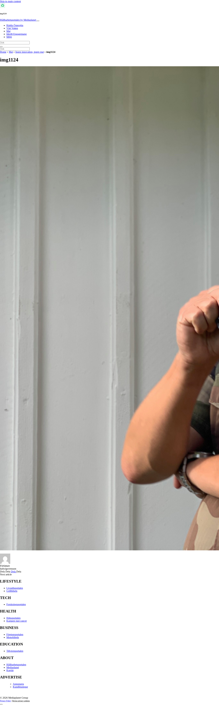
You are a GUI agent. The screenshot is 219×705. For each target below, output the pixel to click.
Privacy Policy (5, 701)
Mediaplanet (12, 667)
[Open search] (1, 46)
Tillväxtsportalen (14, 651)
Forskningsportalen (16, 604)
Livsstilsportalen (14, 588)
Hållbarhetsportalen (18, 20)
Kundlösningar (20, 686)
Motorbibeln (12, 637)
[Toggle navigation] (38, 20)
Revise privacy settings (21, 701)
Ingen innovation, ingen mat (29, 52)
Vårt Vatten (12, 28)
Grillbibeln (11, 591)
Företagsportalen (14, 634)
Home (3, 52)
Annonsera (18, 684)
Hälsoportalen (13, 618)
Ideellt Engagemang (16, 34)
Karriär (10, 670)
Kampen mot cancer (16, 621)
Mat (8, 31)
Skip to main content (10, 1)
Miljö (9, 37)
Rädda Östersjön (14, 25)
